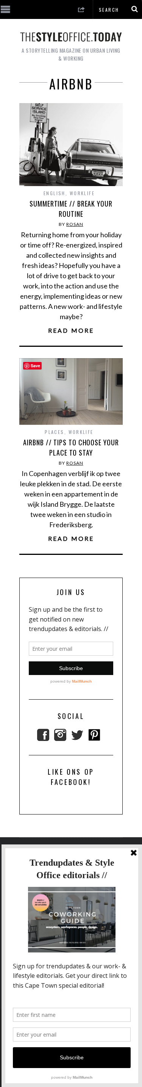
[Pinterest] (94, 738)
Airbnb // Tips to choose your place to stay (71, 447)
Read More (71, 330)
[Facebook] (43, 738)
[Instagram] (60, 738)
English (55, 193)
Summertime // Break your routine (71, 209)
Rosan (74, 224)
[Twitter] (77, 738)
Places (54, 432)
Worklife (82, 193)
